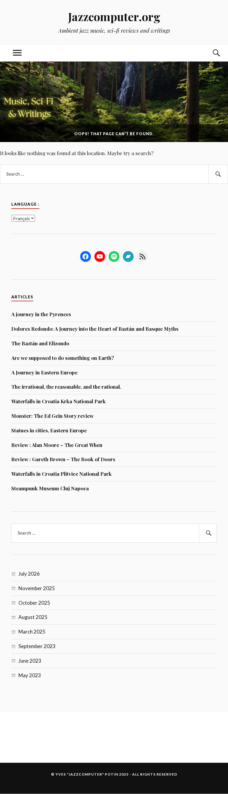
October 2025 (34, 603)
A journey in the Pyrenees (41, 314)
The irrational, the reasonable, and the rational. (66, 386)
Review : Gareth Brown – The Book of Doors (63, 459)
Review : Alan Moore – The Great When (56, 445)
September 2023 (37, 646)
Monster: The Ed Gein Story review (52, 415)
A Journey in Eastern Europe (44, 372)
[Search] (211, 53)
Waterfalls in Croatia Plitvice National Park (61, 473)
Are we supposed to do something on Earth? (62, 358)
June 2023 (29, 661)
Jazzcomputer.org (114, 16)
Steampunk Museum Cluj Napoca (50, 488)
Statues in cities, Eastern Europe (49, 430)
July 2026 (29, 574)
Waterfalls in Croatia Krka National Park (58, 401)
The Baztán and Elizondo (40, 343)
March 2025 (31, 631)
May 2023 (29, 675)
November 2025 (36, 588)
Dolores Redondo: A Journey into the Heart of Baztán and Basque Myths (94, 328)
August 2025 (33, 617)
